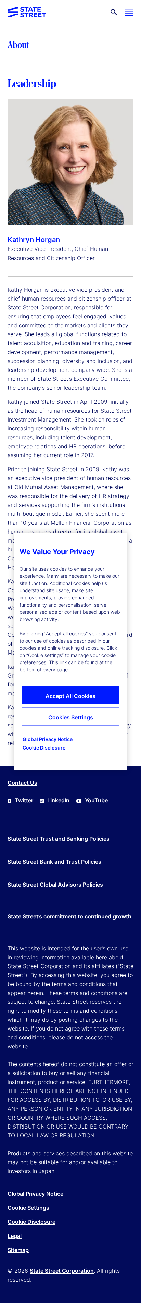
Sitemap (18, 1249)
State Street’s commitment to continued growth (69, 916)
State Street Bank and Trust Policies (54, 861)
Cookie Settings (28, 1207)
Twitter (24, 800)
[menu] (129, 12)
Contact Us (22, 782)
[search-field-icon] (114, 12)
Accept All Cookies (70, 696)
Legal (15, 1235)
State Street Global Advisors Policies (55, 884)
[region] (70, 651)
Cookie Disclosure (31, 1221)
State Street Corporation (62, 1270)
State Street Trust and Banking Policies (59, 838)
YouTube (96, 800)
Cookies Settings (70, 717)
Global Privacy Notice (35, 1193)
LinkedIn (58, 800)
